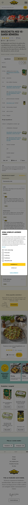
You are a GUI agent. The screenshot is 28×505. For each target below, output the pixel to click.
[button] (14, 272)
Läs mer (4, 246)
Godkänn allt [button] (14, 264)
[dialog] (14, 252)
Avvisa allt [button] (14, 267)
